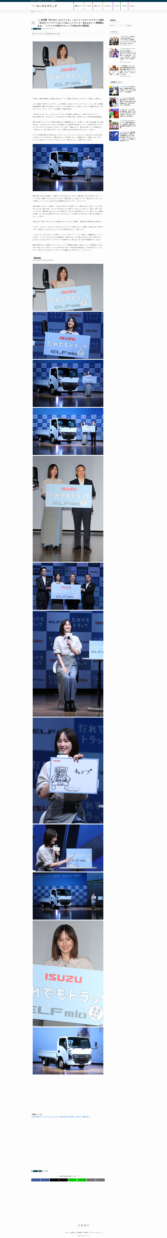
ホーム (67, 1232)
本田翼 (46, 1171)
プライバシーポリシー (95, 1232)
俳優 (40, 28)
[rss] (85, 1225)
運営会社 (73, 1232)
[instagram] (82, 1225)
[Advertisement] (68, 1098)
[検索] (88, 1225)
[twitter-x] (79, 1225)
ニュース (35, 28)
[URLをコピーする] (96, 1179)
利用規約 (86, 1232)
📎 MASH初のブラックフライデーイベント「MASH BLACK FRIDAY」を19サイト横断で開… (60, 1116)
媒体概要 (79, 1232)
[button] (40, 1179)
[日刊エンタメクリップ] (44, 6)
